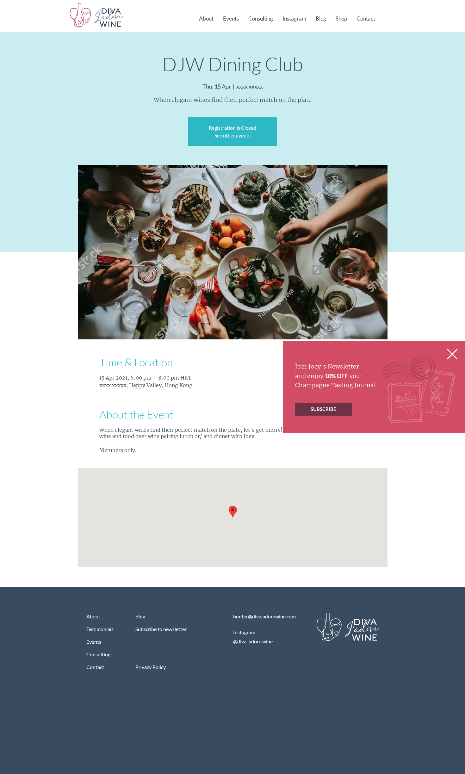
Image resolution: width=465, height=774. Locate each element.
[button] (452, 354)
